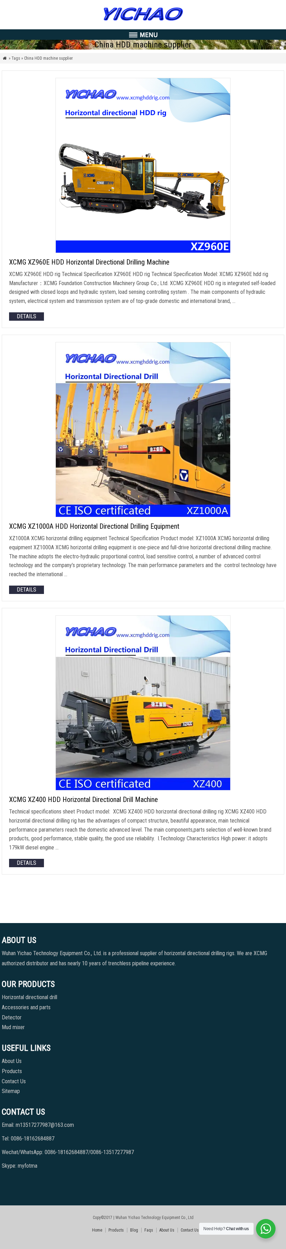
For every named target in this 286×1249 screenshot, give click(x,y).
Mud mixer (13, 1027)
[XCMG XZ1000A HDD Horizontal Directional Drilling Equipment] (143, 515)
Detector (12, 1017)
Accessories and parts (26, 1007)
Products (12, 1071)
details (26, 316)
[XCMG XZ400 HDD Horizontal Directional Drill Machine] (143, 788)
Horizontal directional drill (29, 997)
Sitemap (11, 1091)
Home (97, 1230)
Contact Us (14, 1081)
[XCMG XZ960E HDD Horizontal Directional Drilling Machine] (143, 251)
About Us (12, 1061)
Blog (134, 1230)
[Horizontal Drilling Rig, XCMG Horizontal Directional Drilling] (142, 20)
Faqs (148, 1230)
